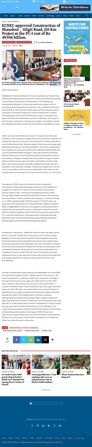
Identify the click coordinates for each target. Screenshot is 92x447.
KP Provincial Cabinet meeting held (71, 105)
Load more (76, 134)
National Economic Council (12, 331)
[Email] (45, 339)
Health (32, 438)
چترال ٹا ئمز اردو (80, 438)
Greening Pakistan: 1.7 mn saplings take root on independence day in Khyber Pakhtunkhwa (44, 378)
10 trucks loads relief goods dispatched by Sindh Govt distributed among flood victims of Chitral (13, 379)
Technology (49, 438)
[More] (52, 339)
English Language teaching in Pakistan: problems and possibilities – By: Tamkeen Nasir (74, 126)
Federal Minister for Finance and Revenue (24, 328)
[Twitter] (23, 339)
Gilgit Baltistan (24, 42)
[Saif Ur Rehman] (36, 42)
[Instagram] (38, 426)
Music (63, 438)
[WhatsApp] (30, 339)
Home (4, 21)
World (17, 438)
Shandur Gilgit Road (32, 331)
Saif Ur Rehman (46, 42)
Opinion (24, 438)
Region (11, 438)
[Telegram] (49, 426)
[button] (86, 15)
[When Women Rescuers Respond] (76, 365)
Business (39, 438)
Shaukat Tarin (46, 331)
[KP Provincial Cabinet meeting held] (77, 98)
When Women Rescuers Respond (73, 375)
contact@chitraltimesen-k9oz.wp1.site (50, 419)
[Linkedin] (38, 339)
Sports (57, 438)
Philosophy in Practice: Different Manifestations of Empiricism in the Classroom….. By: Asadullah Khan (74, 83)
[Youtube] (60, 426)
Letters (70, 438)
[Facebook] (16, 339)
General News (13, 21)
